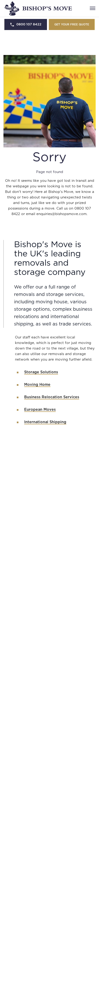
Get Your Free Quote (71, 24)
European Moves (40, 409)
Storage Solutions (41, 372)
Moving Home (37, 384)
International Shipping (45, 422)
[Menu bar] (92, 8)
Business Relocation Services (51, 397)
